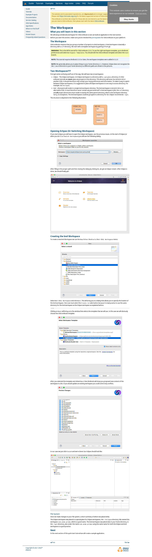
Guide (31, 3)
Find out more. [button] (141, 14)
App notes (69, 3)
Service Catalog (31, 20)
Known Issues (30, 34)
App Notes (29, 26)
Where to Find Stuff (32, 29)
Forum (90, 3)
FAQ (84, 3)
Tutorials (40, 3)
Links (78, 3)
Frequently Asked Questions (35, 37)
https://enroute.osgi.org (68, 16)
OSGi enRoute (99, 21)
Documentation (31, 17)
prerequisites (96, 38)
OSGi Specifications (32, 23)
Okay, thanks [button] (129, 19)
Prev (53, 9)
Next (126, 542)
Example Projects (31, 15)
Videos (28, 32)
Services (59, 3)
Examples (50, 3)
